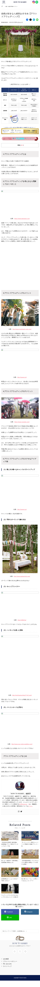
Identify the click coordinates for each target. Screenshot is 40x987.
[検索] (37, 930)
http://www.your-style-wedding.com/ (22, 744)
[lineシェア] (37, 19)
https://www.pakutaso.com (22, 218)
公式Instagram (23, 804)
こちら (30, 806)
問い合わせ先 (7, 964)
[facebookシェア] (27, 19)
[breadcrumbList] (2, 6)
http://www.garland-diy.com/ (22, 576)
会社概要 (6, 959)
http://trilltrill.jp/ (22, 620)
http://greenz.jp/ (22, 377)
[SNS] (14, 951)
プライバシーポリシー (10, 961)
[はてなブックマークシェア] (33, 19)
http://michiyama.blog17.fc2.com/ (22, 695)
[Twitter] (21, 812)
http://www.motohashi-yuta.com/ (22, 329)
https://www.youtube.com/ (21, 422)
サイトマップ (7, 966)
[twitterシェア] (30, 19)
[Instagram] (19, 812)
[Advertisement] (20, 265)
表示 (22, 145)
